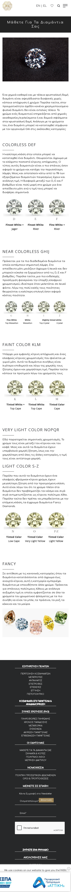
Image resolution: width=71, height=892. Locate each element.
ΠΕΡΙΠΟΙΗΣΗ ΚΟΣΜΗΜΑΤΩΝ (35, 674)
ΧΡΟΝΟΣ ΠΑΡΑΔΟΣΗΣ (35, 722)
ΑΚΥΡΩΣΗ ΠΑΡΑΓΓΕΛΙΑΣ (36, 732)
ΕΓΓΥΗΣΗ (35, 691)
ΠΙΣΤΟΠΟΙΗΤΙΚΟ (35, 694)
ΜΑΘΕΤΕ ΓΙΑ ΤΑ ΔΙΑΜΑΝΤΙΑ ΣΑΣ (35, 750)
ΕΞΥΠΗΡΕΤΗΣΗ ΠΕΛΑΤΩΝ (35, 666)
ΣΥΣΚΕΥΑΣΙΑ (35, 729)
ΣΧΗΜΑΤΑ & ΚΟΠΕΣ (35, 753)
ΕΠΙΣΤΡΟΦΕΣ (35, 684)
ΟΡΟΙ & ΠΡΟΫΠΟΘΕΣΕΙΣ (35, 778)
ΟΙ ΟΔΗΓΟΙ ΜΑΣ (35, 743)
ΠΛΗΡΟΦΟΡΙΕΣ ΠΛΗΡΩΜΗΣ (35, 719)
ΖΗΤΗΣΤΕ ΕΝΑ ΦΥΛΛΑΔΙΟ (36, 850)
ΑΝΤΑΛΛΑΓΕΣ (35, 680)
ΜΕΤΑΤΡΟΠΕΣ (35, 677)
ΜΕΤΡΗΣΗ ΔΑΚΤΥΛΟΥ (35, 760)
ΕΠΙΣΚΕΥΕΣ (35, 687)
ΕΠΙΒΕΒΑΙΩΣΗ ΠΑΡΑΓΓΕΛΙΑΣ (35, 736)
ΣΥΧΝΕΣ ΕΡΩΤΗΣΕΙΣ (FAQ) (35, 711)
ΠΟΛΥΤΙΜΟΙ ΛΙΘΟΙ (35, 757)
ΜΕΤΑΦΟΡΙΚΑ (35, 726)
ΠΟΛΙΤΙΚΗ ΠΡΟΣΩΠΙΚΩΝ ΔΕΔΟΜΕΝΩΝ (35, 775)
